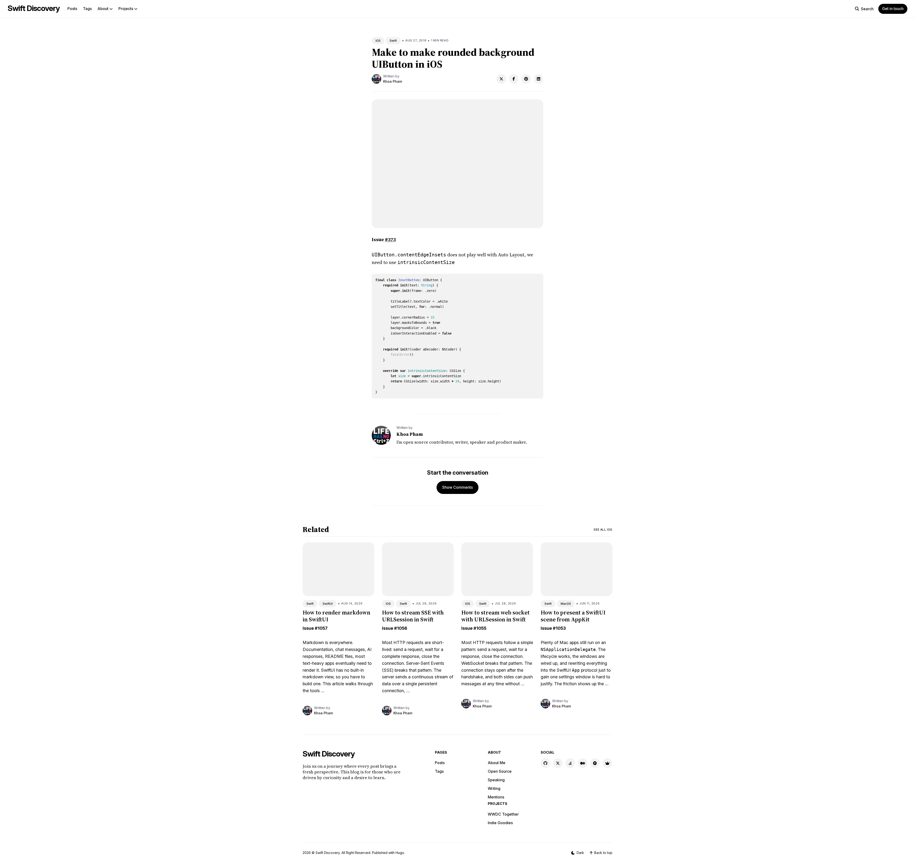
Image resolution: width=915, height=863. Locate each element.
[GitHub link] (545, 763)
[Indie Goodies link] (607, 763)
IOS (378, 40)
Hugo (400, 853)
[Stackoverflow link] (570, 763)
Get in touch (893, 8)
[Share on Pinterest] (526, 79)
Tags (87, 8)
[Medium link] (582, 763)
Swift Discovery (34, 8)
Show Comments (457, 487)
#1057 (321, 628)
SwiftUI (328, 603)
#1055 (479, 628)
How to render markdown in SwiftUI (336, 616)
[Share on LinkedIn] (538, 79)
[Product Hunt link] (595, 763)
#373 (390, 239)
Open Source (500, 771)
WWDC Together (503, 814)
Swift (393, 40)
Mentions (496, 797)
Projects (126, 8)
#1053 (559, 628)
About (103, 8)
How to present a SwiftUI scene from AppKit (573, 616)
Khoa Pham (392, 81)
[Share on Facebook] (513, 79)
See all (603, 529)
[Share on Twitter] (501, 79)
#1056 (400, 628)
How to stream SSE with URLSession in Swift (413, 616)
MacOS (566, 603)
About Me (496, 762)
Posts (72, 8)
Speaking (496, 779)
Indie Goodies (500, 822)
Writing (494, 788)
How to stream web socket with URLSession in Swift (495, 616)
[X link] (558, 763)
